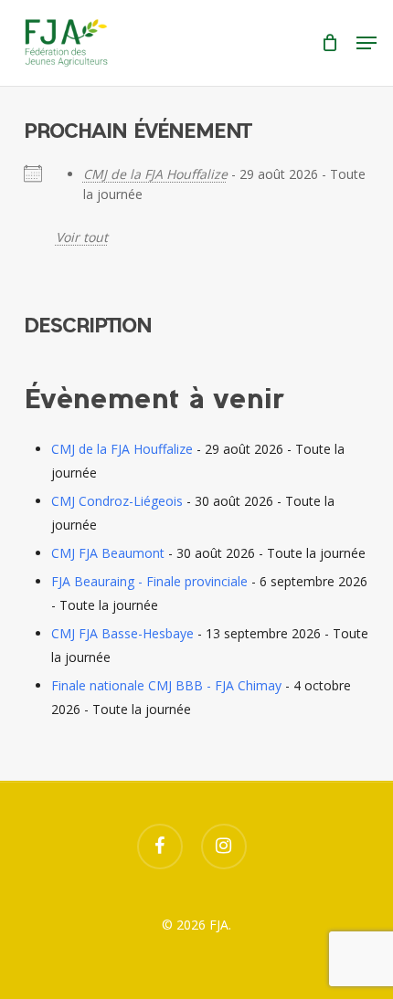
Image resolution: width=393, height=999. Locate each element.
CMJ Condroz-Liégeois (117, 501)
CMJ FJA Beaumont (108, 553)
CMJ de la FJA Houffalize (155, 174)
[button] (366, 43)
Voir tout (82, 237)
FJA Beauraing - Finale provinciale (149, 581)
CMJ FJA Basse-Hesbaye (122, 633)
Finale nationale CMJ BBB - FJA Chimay (166, 685)
